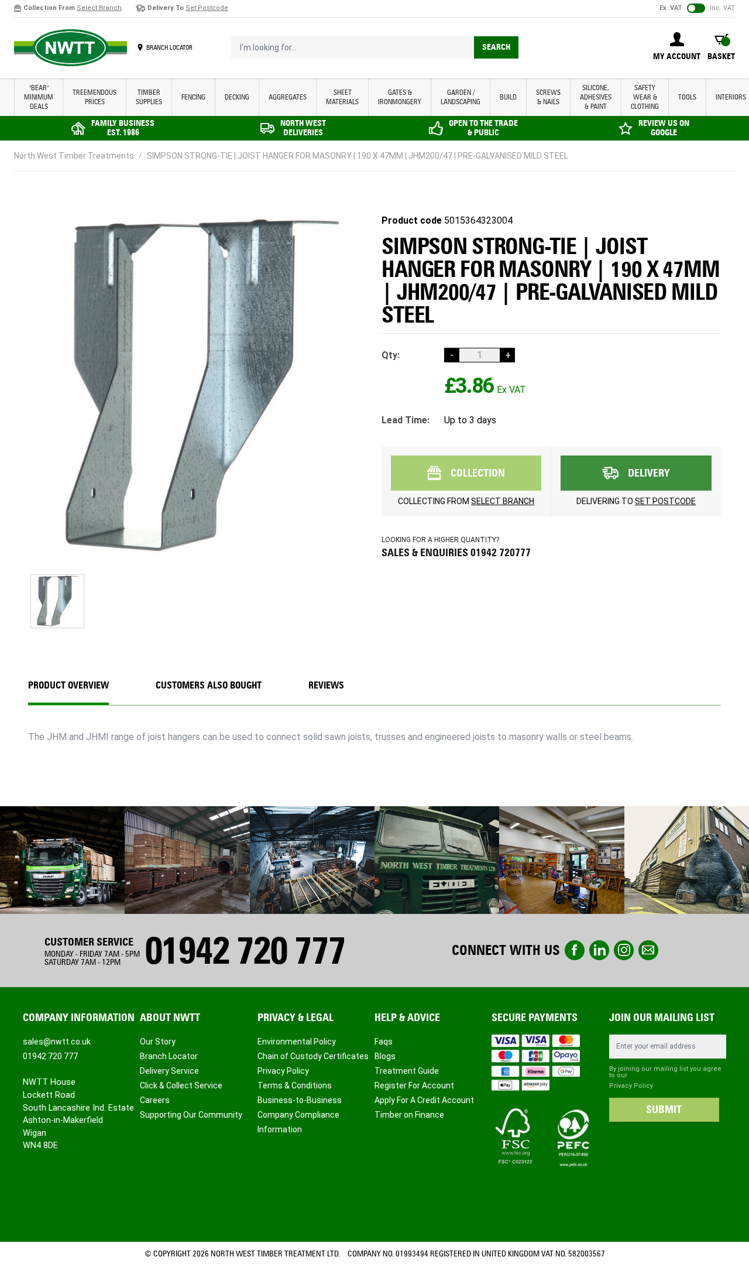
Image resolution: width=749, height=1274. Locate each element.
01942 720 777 (245, 950)
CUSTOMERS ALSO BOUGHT (209, 685)
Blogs (385, 1056)
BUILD (508, 97)
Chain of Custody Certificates (313, 1056)
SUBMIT (664, 1109)
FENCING (193, 97)
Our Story (158, 1041)
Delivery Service (169, 1071)
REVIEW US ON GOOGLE (663, 128)
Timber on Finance (409, 1114)
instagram (624, 950)
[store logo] (70, 48)
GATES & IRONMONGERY (399, 97)
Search (496, 47)
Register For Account (414, 1085)
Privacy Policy (283, 1071)
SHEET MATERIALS (342, 97)
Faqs (383, 1041)
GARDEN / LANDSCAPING (460, 97)
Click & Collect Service (181, 1085)
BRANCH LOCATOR (169, 47)
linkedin (599, 950)
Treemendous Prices (94, 97)
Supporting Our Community (191, 1114)
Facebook (575, 950)
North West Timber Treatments (74, 155)
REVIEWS (326, 685)
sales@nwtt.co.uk (57, 1041)
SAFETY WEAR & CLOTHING (645, 97)
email (648, 950)
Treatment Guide (406, 1071)
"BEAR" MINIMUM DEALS (38, 97)
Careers (155, 1100)
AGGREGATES (288, 97)
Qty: (391, 355)
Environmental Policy (296, 1041)
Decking (237, 97)
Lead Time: (406, 420)
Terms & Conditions (294, 1085)
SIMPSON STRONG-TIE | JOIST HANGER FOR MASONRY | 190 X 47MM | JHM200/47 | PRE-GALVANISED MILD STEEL (357, 155)
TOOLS (687, 97)
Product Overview (68, 685)
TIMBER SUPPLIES (149, 97)
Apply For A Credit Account (424, 1100)
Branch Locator (169, 1056)
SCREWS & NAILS (548, 97)
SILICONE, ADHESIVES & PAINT (595, 97)
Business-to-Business (299, 1100)
